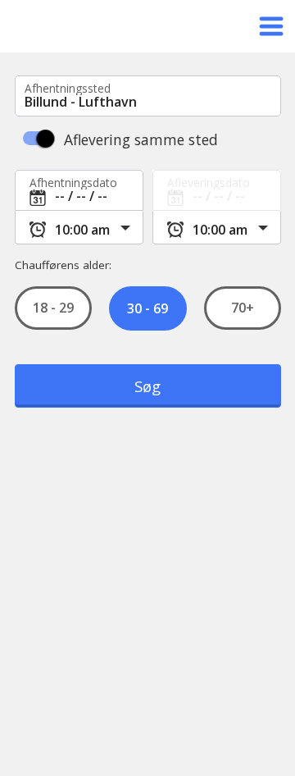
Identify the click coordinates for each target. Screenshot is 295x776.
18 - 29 (53, 308)
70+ (241, 308)
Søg (147, 386)
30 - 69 (147, 308)
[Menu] (271, 26)
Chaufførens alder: (63, 265)
